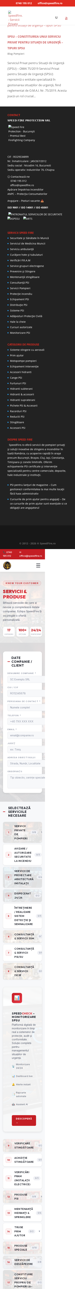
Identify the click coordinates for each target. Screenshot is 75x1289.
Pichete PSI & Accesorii (24, 405)
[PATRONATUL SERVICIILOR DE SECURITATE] (36, 214)
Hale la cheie (18, 321)
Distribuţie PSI (18, 305)
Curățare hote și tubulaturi (26, 254)
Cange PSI (16, 377)
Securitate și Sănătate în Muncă (29, 238)
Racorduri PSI (18, 411)
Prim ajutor (17, 355)
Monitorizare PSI (20, 332)
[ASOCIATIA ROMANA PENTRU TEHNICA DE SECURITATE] (28, 218)
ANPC (10, 194)
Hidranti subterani (21, 388)
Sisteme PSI (17, 310)
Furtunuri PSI (18, 383)
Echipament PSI (19, 299)
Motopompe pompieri (23, 361)
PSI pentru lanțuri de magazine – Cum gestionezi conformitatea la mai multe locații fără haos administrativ (37, 489)
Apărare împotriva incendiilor (25, 189)
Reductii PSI (17, 416)
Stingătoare (17, 422)
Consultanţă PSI (19, 282)
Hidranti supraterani (22, 400)
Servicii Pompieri (20, 288)
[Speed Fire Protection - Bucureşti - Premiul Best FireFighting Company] (37, 138)
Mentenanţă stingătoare (25, 277)
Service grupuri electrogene (27, 266)
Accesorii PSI (17, 428)
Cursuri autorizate (21, 327)
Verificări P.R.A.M (20, 260)
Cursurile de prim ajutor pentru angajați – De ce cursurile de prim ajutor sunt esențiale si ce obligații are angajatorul (38, 503)
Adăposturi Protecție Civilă (26, 316)
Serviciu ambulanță (22, 249)
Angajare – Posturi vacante (23, 200)
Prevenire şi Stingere (22, 271)
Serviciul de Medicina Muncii (27, 243)
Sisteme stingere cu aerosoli (27, 349)
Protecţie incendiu (21, 294)
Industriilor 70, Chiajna (41, 169)
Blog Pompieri (15, 53)
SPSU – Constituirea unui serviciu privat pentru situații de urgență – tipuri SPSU (35, 42)
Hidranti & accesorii (22, 394)
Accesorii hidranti (20, 372)
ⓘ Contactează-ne (18, 176)
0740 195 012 (23, 3)
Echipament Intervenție (24, 366)
